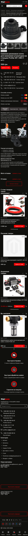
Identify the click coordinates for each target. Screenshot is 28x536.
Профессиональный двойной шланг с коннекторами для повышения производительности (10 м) (10, 221)
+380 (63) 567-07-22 (9, 77)
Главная (3, 10)
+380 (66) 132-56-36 (9, 73)
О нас (4, 453)
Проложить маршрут (14, 487)
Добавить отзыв (17, 173)
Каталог (8, 10)
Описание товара (5, 109)
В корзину (15, 67)
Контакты (5, 443)
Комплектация (22, 109)
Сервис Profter (7, 448)
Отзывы (5, 445)
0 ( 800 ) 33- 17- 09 (9, 82)
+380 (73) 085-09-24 (9, 88)
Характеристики (14, 109)
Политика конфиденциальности (12, 456)
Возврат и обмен (7, 458)
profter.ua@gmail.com (10, 85)
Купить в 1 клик (5, 67)
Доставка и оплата (8, 450)
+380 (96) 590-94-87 (9, 79)
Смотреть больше (14, 183)
